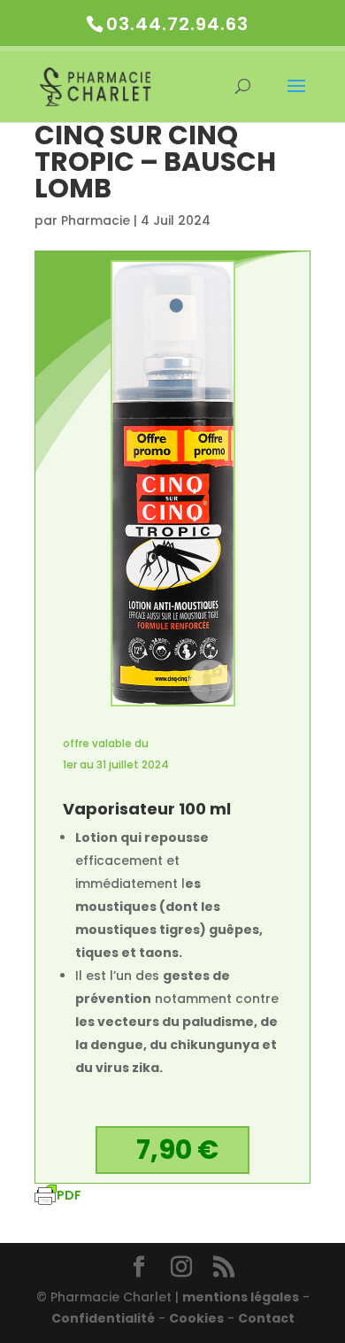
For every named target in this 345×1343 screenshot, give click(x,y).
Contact (266, 1318)
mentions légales (240, 1297)
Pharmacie (95, 220)
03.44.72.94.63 (177, 24)
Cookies (196, 1318)
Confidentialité (103, 1318)
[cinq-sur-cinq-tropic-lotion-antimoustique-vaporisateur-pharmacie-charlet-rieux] (173, 705)
